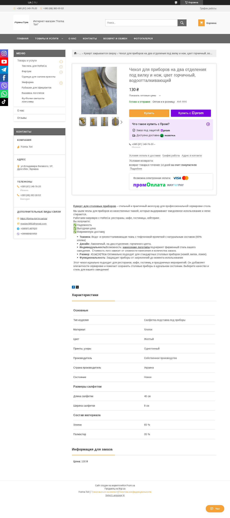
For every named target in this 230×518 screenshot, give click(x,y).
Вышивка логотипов (33, 93)
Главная (22, 38)
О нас (72, 38)
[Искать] (182, 22)
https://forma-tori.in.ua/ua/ (33, 218)
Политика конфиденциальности (135, 492)
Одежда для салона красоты (38, 76)
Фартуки (26, 71)
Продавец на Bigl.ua (115, 488)
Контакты (90, 38)
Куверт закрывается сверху (100, 53)
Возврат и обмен (115, 38)
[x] (77, 287)
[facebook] (73, 287)
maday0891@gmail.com (33, 223)
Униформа (27, 82)
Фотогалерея (143, 38)
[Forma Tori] (21, 29)
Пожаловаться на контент (104, 492)
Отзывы (22, 117)
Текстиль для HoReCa (34, 66)
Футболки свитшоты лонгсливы (33, 100)
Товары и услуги (46, 38)
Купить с (184, 113)
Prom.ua (130, 485)
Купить (149, 113)
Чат (217, 508)
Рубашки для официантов (36, 87)
